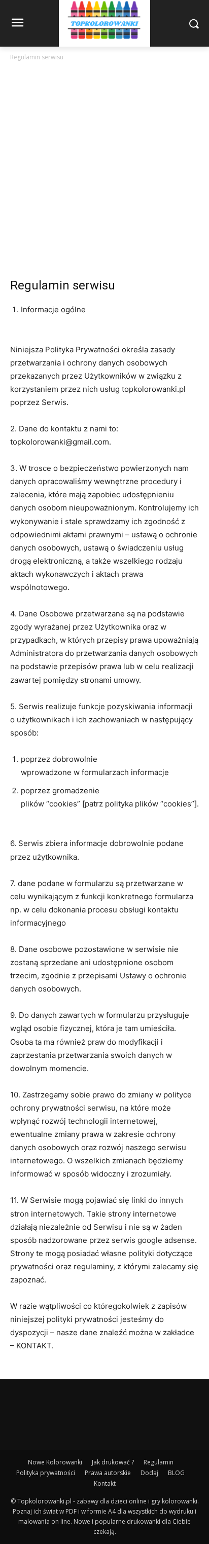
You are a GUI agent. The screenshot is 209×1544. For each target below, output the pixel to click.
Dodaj (149, 1472)
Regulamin (158, 1462)
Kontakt (105, 1483)
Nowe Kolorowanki (55, 1462)
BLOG (176, 1472)
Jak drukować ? (113, 1462)
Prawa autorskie (108, 1472)
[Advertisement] (104, 172)
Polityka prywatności (45, 1472)
